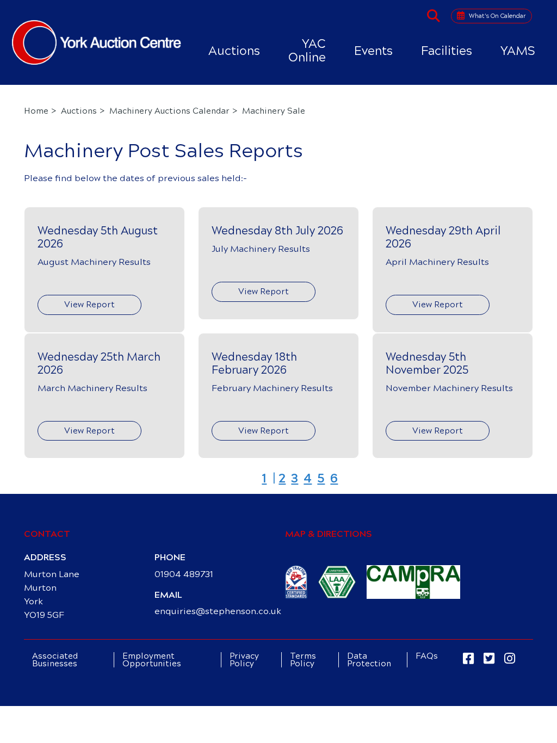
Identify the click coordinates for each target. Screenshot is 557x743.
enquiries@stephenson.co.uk (217, 611)
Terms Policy (303, 659)
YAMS (517, 51)
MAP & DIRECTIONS (328, 534)
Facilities (446, 51)
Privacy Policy (244, 659)
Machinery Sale (273, 111)
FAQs (427, 656)
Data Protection (369, 659)
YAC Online (307, 50)
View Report (89, 304)
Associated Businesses (55, 659)
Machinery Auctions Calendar (169, 111)
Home (36, 111)
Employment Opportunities (151, 659)
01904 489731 (183, 574)
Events (373, 51)
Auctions (234, 51)
